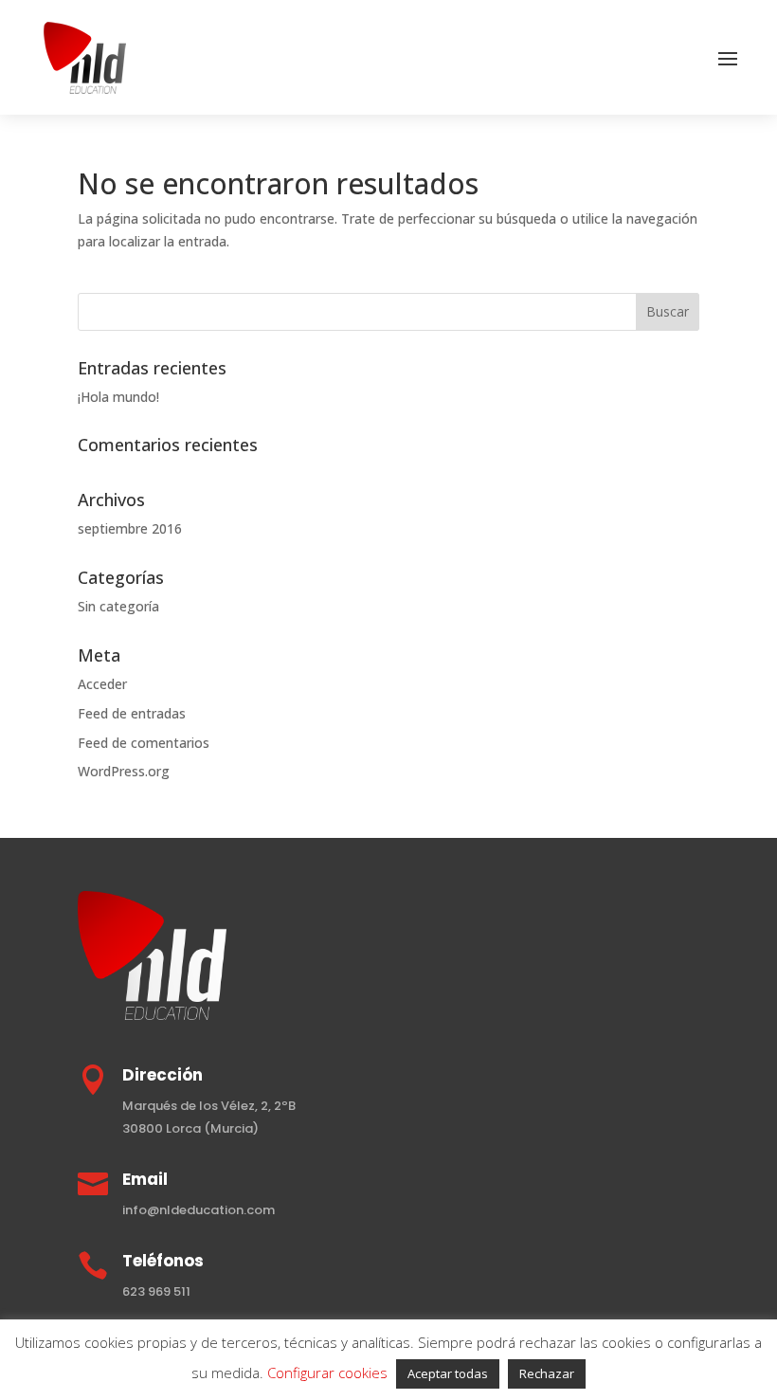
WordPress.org (124, 771)
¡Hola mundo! (118, 397)
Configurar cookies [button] (327, 1372)
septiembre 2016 (130, 528)
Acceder (102, 684)
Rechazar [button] (546, 1373)
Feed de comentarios (143, 743)
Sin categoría (118, 606)
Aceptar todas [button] (447, 1373)
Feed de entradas (132, 713)
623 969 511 (156, 1291)
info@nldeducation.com (198, 1210)
